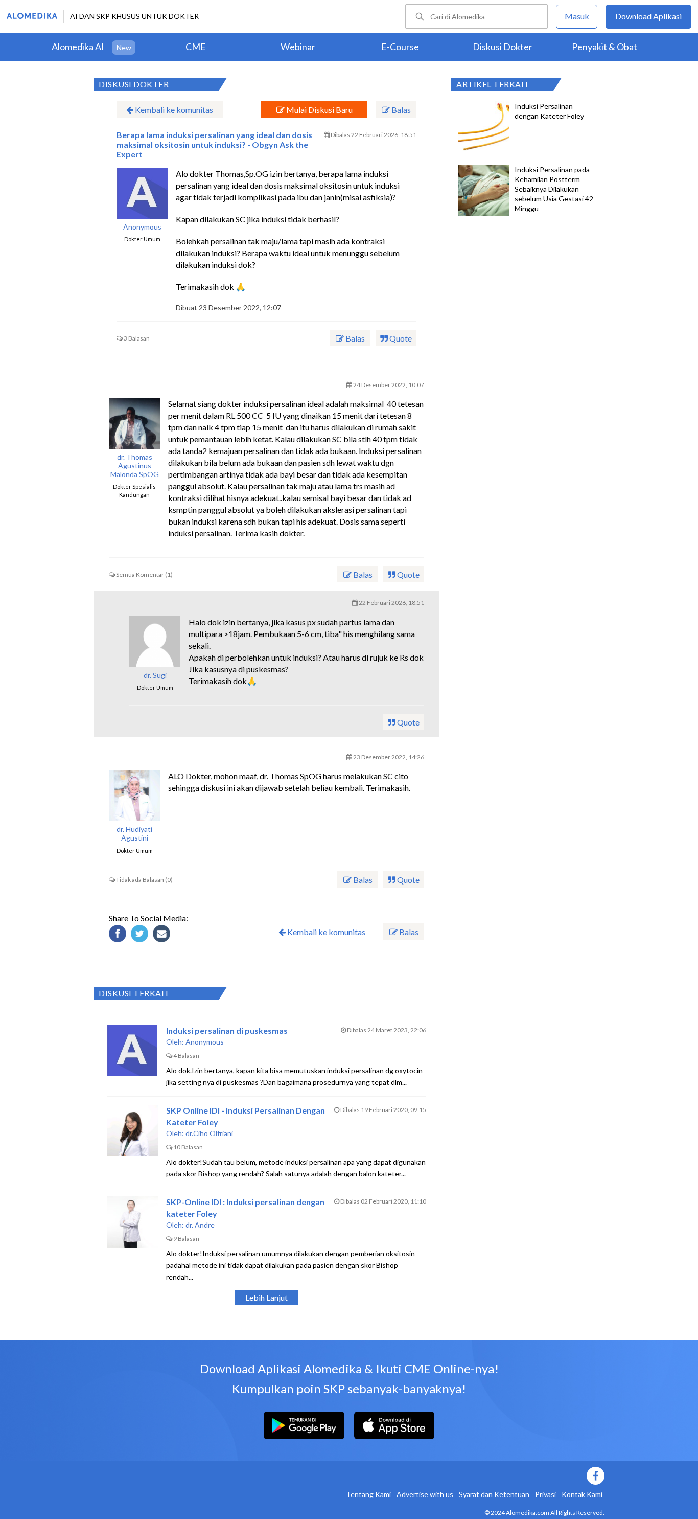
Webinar (298, 46)
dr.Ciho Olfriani (209, 1133)
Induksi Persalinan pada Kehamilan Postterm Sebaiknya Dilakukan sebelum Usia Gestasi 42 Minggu (554, 189)
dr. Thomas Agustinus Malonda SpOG (134, 466)
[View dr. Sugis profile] (154, 641)
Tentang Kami (368, 1494)
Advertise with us (425, 1494)
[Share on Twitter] (141, 935)
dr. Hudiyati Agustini (134, 833)
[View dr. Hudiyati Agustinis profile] (134, 795)
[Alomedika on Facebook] (425, 1476)
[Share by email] (163, 935)
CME (195, 46)
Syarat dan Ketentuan (494, 1494)
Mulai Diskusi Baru (319, 110)
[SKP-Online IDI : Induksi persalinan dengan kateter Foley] (132, 1222)
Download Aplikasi (648, 16)
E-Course (400, 46)
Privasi (545, 1494)
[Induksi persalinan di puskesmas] (132, 1050)
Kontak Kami (582, 1494)
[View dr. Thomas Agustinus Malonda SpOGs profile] (134, 423)
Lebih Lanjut (266, 1297)
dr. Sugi (155, 675)
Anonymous (142, 227)
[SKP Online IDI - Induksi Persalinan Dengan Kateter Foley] (132, 1130)
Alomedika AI (78, 46)
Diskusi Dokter (502, 46)
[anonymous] (142, 193)
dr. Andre (200, 1224)
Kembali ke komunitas (173, 110)
